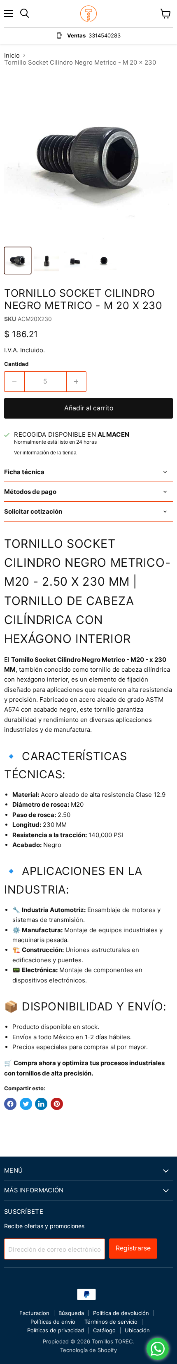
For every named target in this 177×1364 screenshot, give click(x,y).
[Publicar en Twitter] (26, 1104)
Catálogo (104, 1330)
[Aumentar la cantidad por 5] (77, 381)
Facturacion (34, 1313)
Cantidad (16, 364)
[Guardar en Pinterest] (57, 1104)
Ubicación (137, 1330)
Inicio (12, 55)
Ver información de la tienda (45, 453)
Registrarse (133, 1248)
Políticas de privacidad (55, 1330)
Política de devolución (121, 1313)
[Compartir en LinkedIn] (41, 1104)
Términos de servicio (110, 1321)
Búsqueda (71, 1313)
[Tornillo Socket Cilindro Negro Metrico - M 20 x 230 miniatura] (18, 260)
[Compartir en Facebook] (10, 1104)
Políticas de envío (52, 1321)
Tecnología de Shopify (88, 1350)
